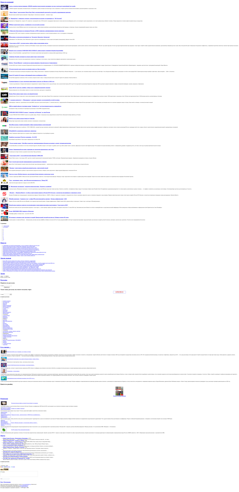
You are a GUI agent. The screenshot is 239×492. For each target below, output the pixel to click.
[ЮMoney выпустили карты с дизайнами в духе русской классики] (4, 27)
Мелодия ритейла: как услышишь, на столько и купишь (19, 351)
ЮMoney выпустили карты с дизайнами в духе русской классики (26, 24)
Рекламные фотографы (8, 328)
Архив (2, 273)
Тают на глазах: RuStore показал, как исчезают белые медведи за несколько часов (31, 174)
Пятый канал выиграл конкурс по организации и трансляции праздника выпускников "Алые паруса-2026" (38, 205)
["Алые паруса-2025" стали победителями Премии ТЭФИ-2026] (4, 158)
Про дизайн (5, 324)
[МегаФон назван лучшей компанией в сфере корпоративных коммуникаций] (4, 127)
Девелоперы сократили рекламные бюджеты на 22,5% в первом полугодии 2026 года (21, 250)
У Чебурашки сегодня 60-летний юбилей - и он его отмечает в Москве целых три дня (21, 245)
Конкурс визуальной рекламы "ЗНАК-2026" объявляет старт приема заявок (19, 246)
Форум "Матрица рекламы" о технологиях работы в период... (24, 422)
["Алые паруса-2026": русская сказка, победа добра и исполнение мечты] (4, 47)
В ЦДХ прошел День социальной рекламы (20, 429)
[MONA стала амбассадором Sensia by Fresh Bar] (4, 121)
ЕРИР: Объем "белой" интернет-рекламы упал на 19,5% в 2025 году (17, 253)
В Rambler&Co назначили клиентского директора (22, 131)
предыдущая (6, 225)
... (3, 240)
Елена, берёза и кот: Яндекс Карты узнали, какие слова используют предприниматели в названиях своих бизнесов (27, 269)
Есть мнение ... (6, 307)
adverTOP (5, 303)
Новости (3, 243)
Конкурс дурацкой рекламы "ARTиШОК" (12, 340)
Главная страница (7, 300)
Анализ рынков (5, 258)
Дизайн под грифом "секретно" (18, 408)
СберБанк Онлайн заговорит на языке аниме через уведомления (26, 56)
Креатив (5, 323)
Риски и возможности (7, 327)
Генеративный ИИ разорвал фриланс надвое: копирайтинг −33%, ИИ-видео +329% (20, 267)
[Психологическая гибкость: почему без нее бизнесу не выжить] (4, 405)
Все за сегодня (6, 302)
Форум (2, 435)
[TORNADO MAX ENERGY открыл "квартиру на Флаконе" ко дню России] (4, 115)
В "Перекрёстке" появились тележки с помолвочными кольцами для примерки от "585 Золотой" (35, 18)
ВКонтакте (8, 466)
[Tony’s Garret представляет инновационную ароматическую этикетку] (4, 165)
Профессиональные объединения (10, 335)
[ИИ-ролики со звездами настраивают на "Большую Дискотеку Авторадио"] (4, 40)
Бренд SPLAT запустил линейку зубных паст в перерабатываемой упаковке (29, 87)
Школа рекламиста (7, 312)
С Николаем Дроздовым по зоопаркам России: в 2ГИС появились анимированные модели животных (36, 31)
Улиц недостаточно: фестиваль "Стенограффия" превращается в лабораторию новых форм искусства (24, 252)
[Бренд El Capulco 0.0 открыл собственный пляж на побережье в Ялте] (4, 78)
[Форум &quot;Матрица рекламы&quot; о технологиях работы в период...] (6, 424)
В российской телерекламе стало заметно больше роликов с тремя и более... (23, 358)
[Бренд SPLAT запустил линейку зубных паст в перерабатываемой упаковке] (4, 90)
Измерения (5, 317)
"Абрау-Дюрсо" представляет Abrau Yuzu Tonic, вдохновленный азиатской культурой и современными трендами (40, 12)
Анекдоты (5, 344)
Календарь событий (7, 334)
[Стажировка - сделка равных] (4, 373)
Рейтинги (5, 316)
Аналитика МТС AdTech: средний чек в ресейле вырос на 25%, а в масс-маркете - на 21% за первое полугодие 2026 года (28, 263)
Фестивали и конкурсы (8, 332)
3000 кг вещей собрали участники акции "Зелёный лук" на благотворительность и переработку (35, 106)
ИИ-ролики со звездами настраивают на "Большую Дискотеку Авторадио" (29, 37)
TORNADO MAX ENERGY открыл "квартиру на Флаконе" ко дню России (29, 112)
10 (3, 239)
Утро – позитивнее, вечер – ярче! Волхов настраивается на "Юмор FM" (28, 180)
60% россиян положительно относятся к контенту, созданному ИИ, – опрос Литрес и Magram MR (23, 264)
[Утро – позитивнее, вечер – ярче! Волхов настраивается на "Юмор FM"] (4, 183)
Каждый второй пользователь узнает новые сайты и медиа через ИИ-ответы (19, 262)
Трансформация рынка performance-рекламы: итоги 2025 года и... (21, 378)
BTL (4, 322)
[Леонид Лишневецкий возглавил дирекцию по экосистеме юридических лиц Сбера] (4, 152)
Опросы (4, 341)
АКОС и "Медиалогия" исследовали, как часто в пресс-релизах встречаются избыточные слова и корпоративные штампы (29, 270)
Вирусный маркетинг (7, 321)
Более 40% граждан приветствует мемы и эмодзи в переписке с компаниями (19, 260)
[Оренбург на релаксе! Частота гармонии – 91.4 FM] (4, 140)
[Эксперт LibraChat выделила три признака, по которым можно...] (4, 366)
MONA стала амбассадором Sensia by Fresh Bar (22, 118)
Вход (1, 482)
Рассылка (3, 280)
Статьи (4, 308)
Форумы (5, 342)
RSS (2, 466)
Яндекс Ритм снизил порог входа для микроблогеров (23, 93)
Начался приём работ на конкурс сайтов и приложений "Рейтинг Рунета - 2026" (20, 247)
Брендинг (5, 319)
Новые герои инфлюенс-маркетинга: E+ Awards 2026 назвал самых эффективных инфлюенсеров (23, 254)
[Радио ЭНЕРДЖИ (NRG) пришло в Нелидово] (4, 214)
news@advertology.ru (24, 485)
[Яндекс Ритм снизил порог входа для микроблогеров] (4, 97)
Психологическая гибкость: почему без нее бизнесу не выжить (24, 403)
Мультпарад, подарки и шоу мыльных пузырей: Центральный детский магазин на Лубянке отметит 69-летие (39, 217)
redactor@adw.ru (24, 486)
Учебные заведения (7, 336)
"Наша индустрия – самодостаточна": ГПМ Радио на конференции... (25, 414)
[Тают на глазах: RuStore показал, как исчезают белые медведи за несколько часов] (4, 177)
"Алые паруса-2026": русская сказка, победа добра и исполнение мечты (28, 43)
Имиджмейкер (6, 325)
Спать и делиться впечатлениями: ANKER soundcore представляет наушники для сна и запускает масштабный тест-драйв (42, 6)
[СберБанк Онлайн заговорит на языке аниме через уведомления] (4, 59)
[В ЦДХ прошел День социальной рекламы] (4, 431)
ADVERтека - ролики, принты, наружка (11, 331)
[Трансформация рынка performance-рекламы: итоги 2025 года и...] (4, 380)
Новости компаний (6, 2)
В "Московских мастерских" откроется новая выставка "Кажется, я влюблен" (30, 186)
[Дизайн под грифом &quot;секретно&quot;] (6, 409)
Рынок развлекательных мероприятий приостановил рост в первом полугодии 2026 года (22, 268)
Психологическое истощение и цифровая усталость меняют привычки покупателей (21, 248)
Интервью (5, 311)
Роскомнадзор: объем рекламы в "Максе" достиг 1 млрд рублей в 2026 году (19, 255)
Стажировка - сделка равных (13, 371)
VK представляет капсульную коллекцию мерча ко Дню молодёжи (27, 69)
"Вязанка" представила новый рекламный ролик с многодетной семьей (28, 168)
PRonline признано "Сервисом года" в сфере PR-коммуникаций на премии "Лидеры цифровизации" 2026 (38, 199)
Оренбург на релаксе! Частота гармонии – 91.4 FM (23, 137)
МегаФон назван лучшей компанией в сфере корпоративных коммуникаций (30, 124)
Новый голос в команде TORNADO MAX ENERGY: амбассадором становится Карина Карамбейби (36, 50)
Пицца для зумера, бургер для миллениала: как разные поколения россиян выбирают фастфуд (23, 265)
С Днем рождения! (7, 343)
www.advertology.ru (27, 484)
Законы (4, 337)
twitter (13, 466)
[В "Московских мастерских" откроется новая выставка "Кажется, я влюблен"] (4, 189)
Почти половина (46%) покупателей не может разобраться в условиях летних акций (21, 266)
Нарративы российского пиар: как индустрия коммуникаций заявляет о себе (19, 251)
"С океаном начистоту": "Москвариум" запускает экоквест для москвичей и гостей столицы (34, 100)
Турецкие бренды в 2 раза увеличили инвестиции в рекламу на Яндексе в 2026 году (31, 81)
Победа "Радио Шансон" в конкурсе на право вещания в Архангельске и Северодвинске (33, 63)
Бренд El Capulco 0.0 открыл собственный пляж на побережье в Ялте (27, 75)
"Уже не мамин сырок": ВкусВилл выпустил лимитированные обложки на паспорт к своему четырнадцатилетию (40, 143)
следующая (5, 227)
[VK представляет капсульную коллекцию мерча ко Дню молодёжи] (4, 72)
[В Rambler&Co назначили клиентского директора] (4, 134)
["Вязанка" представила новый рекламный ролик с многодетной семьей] (4, 171)
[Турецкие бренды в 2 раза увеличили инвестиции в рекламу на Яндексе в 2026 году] (4, 84)
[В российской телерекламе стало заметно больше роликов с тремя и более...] (4, 360)
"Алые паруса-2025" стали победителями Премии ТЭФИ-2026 (26, 155)
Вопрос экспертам (7, 306)
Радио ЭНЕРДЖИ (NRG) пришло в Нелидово (21, 211)
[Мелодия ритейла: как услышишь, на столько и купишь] (4, 353)
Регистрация (7, 482)
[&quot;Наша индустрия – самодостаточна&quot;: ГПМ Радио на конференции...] (6, 417)
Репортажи (5, 309)
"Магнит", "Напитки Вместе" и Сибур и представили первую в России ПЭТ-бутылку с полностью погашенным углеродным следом (45, 192)
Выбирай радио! (6, 326)
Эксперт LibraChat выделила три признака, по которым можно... (21, 365)
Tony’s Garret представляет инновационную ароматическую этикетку (28, 161)
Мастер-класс (6, 313)
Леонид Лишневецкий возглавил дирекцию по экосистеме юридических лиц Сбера (31, 149)
